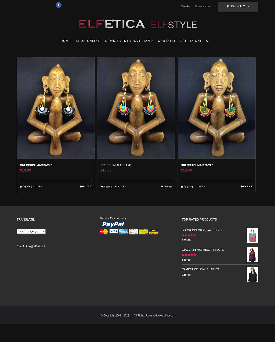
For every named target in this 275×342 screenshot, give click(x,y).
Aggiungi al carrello (33, 186)
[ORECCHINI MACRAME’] (56, 108)
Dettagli (87, 186)
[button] (207, 41)
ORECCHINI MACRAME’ (36, 165)
